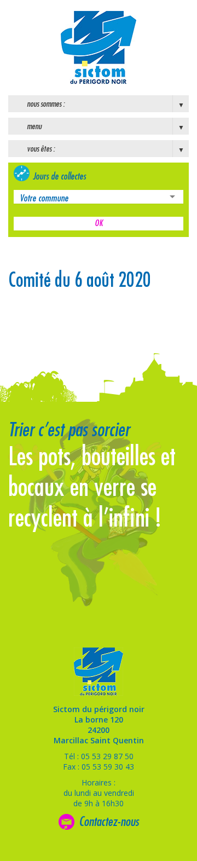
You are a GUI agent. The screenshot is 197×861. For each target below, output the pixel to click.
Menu (34, 126)
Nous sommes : (46, 104)
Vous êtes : (41, 149)
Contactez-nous (109, 821)
